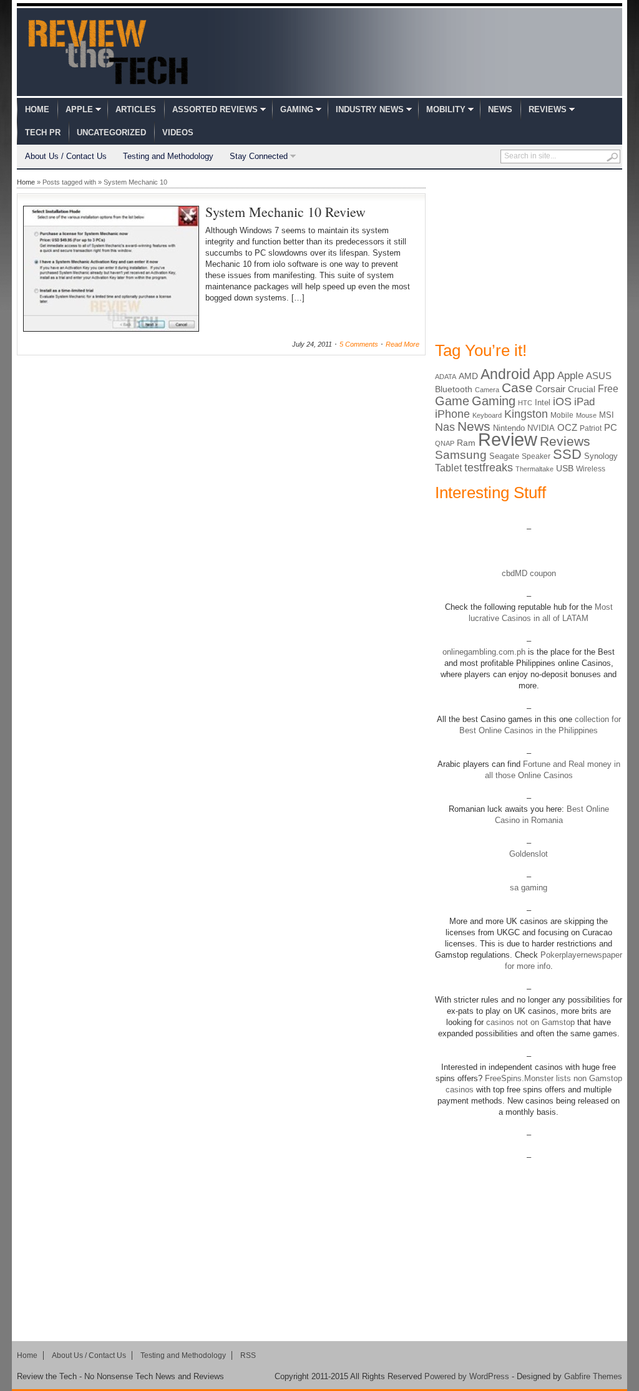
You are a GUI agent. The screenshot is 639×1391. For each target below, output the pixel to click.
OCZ (567, 428)
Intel (542, 402)
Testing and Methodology (168, 156)
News (500, 109)
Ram (466, 443)
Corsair (550, 388)
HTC (525, 403)
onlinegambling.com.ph (483, 652)
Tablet (448, 468)
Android (505, 374)
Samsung (461, 454)
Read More (402, 344)
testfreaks (488, 467)
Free (608, 388)
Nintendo (509, 428)
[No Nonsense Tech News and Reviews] (108, 51)
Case (517, 387)
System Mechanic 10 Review (285, 212)
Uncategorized (111, 132)
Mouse (586, 415)
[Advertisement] (528, 254)
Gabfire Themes (593, 1376)
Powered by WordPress (466, 1376)
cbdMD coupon (529, 573)
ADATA (445, 376)
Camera (487, 389)
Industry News (370, 109)
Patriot (591, 428)
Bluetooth (453, 389)
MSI (606, 415)
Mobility (446, 109)
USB (564, 468)
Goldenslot (528, 854)
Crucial (581, 389)
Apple (79, 109)
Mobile (561, 415)
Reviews (548, 109)
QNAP (444, 443)
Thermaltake (534, 469)
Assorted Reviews (215, 109)
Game (452, 401)
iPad (584, 402)
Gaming (296, 109)
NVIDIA (541, 428)
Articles (135, 109)
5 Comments (358, 344)
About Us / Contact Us (66, 156)
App (544, 375)
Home (37, 109)
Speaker (536, 456)
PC (610, 428)
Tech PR (43, 132)
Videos (177, 132)
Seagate (504, 456)
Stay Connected (259, 156)
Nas (445, 426)
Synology (601, 456)
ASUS (599, 375)
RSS (248, 1355)
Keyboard (487, 415)
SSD (567, 454)
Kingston (526, 414)
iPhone (452, 414)
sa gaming (528, 887)
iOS (562, 401)
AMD (468, 376)
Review (507, 439)
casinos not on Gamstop (529, 1022)
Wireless (590, 469)
